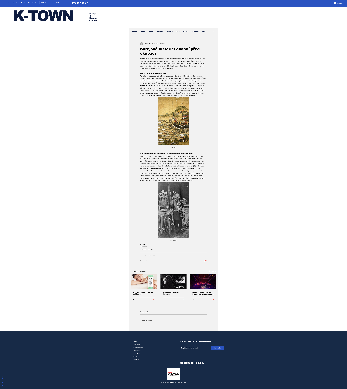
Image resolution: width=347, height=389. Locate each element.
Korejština (136, 345)
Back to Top (3, 381)
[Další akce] (206, 44)
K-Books (160, 31)
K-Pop (143, 31)
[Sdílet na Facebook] (141, 255)
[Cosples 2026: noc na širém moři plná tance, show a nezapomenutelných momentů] (203, 281)
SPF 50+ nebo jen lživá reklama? (143, 293)
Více (203, 31)
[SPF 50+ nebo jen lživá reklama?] (144, 281)
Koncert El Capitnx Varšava (171, 293)
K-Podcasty (137, 350)
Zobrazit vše (212, 271)
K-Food (185, 31)
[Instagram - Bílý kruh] (75, 3)
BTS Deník (136, 353)
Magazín (135, 356)
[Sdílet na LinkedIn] (150, 255)
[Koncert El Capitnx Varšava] (173, 281)
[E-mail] (88, 3)
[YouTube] (80, 3)
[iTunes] (85, 3)
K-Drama (195, 31)
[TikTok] (78, 3)
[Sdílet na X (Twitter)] (145, 255)
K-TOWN (43, 16)
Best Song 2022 (138, 347)
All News (136, 359)
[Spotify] (83, 3)
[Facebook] (73, 3)
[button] (214, 31)
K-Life (151, 31)
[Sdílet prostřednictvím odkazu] (154, 255)
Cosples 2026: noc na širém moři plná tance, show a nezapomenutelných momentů (202, 293)
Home (135, 342)
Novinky (134, 31)
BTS (178, 31)
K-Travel (170, 31)
